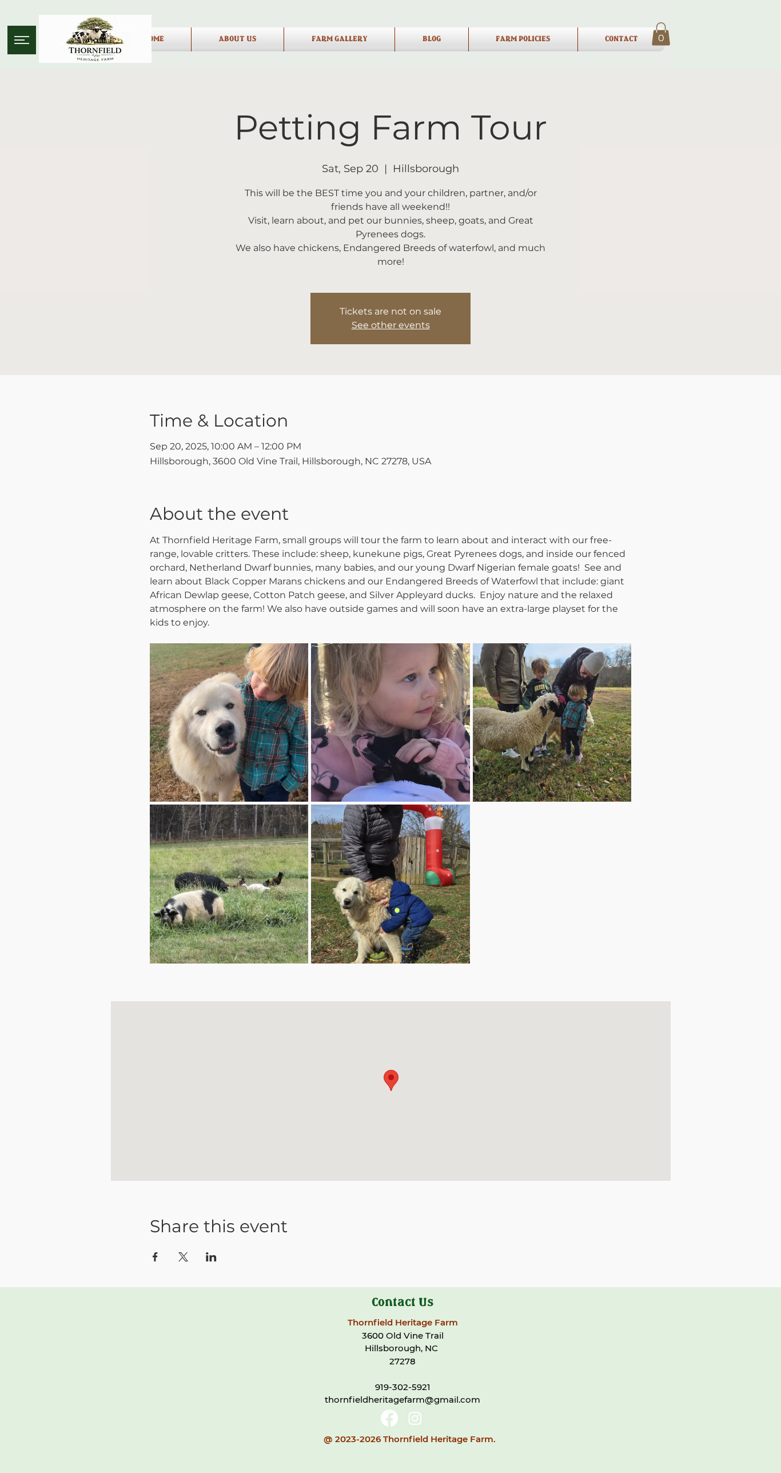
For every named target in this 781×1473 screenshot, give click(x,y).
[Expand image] (229, 722)
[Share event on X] (183, 1256)
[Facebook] (389, 1418)
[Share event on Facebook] (155, 1256)
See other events (391, 325)
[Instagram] (415, 1418)
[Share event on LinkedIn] (211, 1256)
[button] (21, 40)
